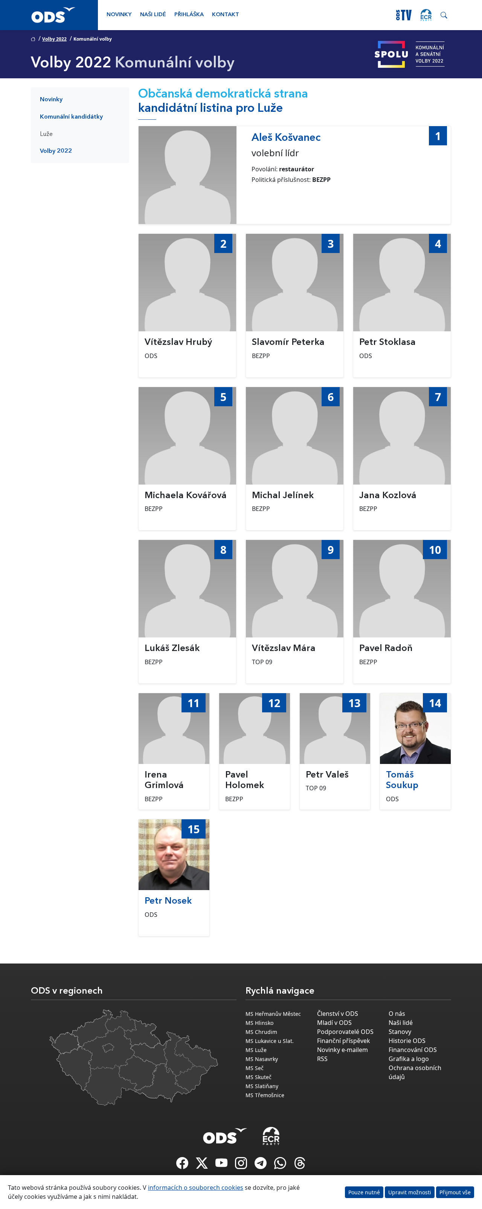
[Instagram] (242, 1165)
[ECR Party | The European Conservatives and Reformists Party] (426, 15)
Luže (46, 134)
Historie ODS (407, 1041)
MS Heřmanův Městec (273, 1013)
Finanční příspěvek (343, 1041)
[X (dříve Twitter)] (202, 1165)
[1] (187, 175)
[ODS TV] (222, 1165)
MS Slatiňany (262, 1086)
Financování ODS (413, 1050)
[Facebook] (183, 1165)
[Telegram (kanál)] (261, 1165)
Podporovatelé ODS (345, 1032)
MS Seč (255, 1068)
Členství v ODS (337, 1013)
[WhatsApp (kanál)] (281, 1165)
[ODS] (225, 1134)
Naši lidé (153, 15)
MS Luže (256, 1049)
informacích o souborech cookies (195, 1187)
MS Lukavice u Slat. (270, 1040)
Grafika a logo (409, 1059)
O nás (397, 1013)
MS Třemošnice (265, 1095)
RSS (322, 1059)
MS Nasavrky (262, 1059)
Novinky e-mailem (342, 1050)
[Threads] (300, 1165)
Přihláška (189, 15)
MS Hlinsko (259, 1022)
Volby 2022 (54, 39)
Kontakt (225, 15)
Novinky (119, 15)
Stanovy (400, 1032)
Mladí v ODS (334, 1022)
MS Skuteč (259, 1077)
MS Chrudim (261, 1031)
